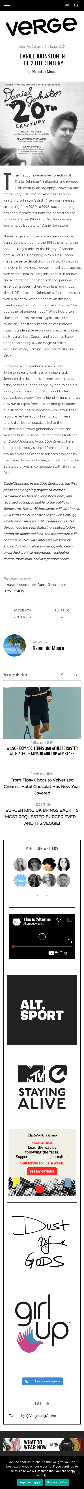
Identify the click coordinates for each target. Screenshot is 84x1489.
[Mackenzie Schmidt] (35, 880)
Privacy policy (57, 1482)
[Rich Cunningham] (63, 880)
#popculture (26, 585)
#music (9, 585)
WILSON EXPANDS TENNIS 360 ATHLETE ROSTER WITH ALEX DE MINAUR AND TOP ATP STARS (42, 750)
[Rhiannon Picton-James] (49, 864)
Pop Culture (34, 46)
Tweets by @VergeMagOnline (32, 1416)
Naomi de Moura (44, 71)
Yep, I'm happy (30, 1482)
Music (22, 46)
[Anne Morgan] (49, 880)
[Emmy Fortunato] (63, 864)
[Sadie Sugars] (35, 864)
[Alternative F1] (20, 880)
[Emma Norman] (20, 864)
